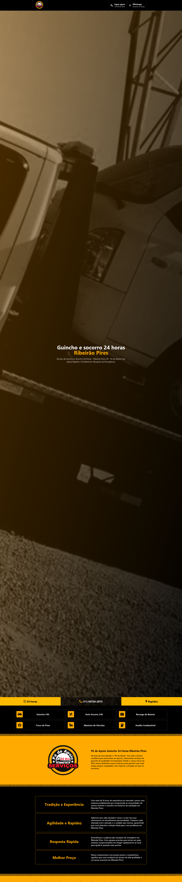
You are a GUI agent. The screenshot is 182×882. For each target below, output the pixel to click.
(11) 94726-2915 (92, 701)
